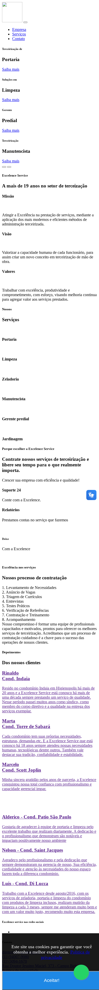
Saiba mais (10, 69)
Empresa (19, 29)
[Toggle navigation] (25, 22)
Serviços (19, 34)
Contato (18, 38)
